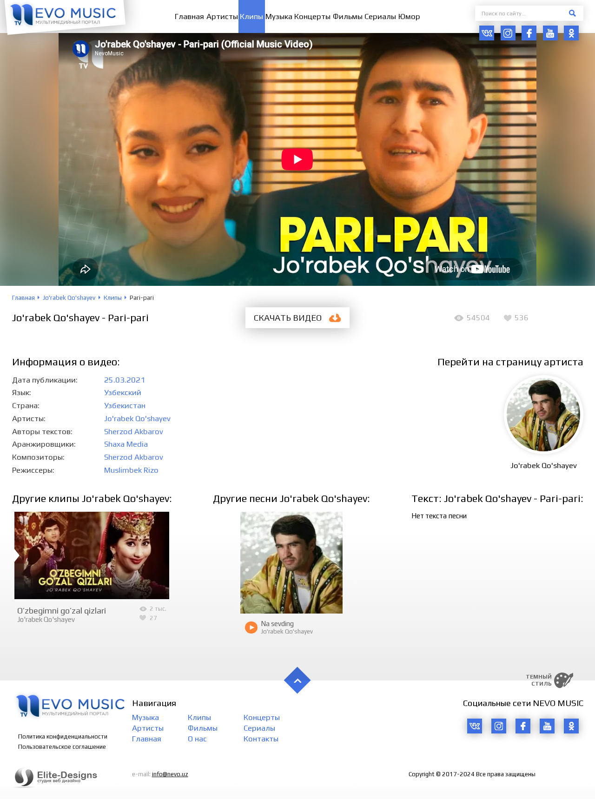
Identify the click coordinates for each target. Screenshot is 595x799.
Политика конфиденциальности (62, 736)
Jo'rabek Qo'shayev (137, 418)
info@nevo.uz (170, 774)
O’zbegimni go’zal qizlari (61, 610)
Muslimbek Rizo (131, 470)
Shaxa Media (126, 444)
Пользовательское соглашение (62, 746)
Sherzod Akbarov (133, 431)
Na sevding (277, 623)
